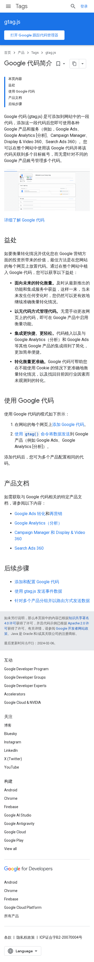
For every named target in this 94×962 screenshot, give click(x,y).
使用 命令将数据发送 (42, 433)
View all (10, 849)
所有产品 (11, 916)
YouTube (11, 767)
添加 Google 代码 (68, 424)
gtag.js (12, 22)
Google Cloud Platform (23, 907)
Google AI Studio (17, 815)
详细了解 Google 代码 (24, 220)
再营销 (56, 513)
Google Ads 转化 (30, 513)
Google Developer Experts (25, 686)
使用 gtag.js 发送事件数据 (38, 591)
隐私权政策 (25, 937)
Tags (21, 6)
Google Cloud (15, 832)
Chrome (10, 798)
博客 (7, 725)
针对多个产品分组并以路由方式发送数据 (52, 600)
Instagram (12, 742)
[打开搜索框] (73, 6)
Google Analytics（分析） (38, 523)
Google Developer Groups (25, 677)
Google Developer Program (26, 669)
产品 (21, 53)
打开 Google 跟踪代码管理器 (34, 35)
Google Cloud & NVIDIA (22, 702)
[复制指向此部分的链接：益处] (22, 240)
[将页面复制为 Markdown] (74, 63)
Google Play (14, 840)
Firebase (11, 807)
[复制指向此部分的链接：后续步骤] (34, 569)
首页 (7, 53)
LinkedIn (11, 750)
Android (10, 790)
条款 (7, 937)
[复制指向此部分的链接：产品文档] (34, 484)
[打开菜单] (8, 6)
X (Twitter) (13, 759)
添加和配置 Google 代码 (37, 581)
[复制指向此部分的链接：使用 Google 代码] (59, 401)
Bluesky (10, 734)
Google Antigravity (19, 824)
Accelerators (14, 694)
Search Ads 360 (29, 548)
